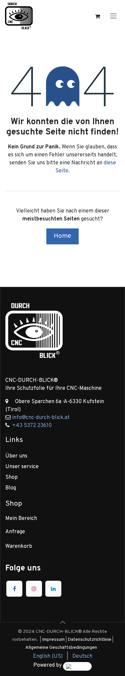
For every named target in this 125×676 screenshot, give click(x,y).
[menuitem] (48, 656)
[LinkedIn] (53, 589)
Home (62, 236)
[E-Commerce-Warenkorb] (97, 16)
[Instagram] (34, 589)
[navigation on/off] (113, 16)
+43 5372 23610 (32, 425)
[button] (63, 622)
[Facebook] (14, 589)
